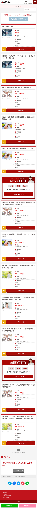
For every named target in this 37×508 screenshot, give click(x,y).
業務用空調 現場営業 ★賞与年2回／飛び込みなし (17, 87)
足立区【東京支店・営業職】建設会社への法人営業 (17, 148)
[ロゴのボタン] (35, 2)
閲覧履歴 (30, 3)
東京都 (3, 465)
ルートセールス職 (7, 26)
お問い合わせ (6, 497)
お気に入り (26, 3)
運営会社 (5, 492)
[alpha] (8, 2)
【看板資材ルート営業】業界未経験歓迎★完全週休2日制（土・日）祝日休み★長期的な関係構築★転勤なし (18, 418)
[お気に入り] (4, 49)
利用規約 (5, 494)
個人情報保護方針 (7, 495)
